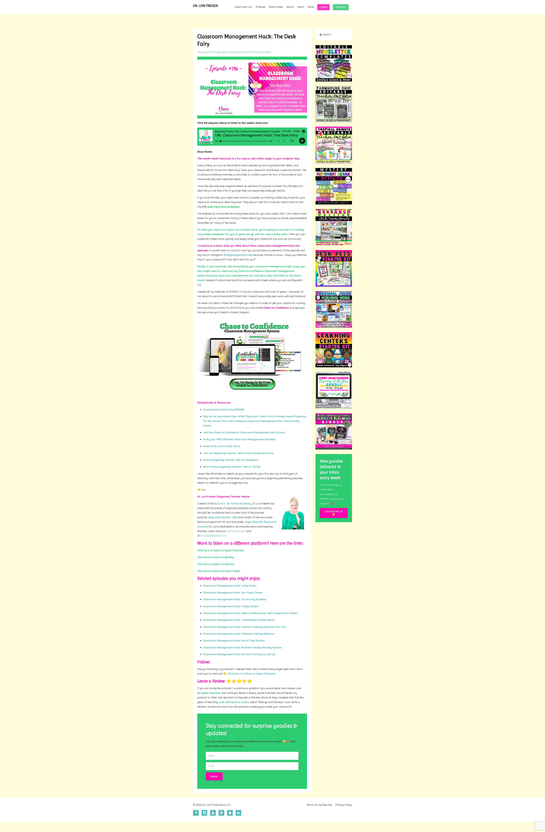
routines (266, 52)
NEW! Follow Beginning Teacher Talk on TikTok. (232, 466)
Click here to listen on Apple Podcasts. (220, 550)
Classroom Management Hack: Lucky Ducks (229, 585)
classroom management (212, 52)
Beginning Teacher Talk (222, 517)
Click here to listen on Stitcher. (215, 564)
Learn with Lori (243, 7)
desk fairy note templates (223, 206)
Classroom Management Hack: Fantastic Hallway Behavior (239, 633)
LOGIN (323, 7)
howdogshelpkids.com (213, 535)
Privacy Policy (344, 804)
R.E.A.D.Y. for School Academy (233, 503)
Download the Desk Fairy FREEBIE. (224, 409)
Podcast (260, 7)
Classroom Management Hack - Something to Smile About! (239, 620)
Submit (214, 776)
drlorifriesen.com (236, 531)
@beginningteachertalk (237, 255)
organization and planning (244, 52)
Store (311, 7)
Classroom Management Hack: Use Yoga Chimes (232, 592)
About (290, 7)
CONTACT (341, 7)
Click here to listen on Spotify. (215, 557)
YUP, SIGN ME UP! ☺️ (333, 513)
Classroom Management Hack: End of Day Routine (234, 640)
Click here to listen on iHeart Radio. (219, 571)
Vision (300, 7)
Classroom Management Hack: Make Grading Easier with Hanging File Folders (250, 613)
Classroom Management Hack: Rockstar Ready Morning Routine (242, 647)
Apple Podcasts (210, 693)
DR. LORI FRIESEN (205, 6)
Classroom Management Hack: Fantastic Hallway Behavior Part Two (244, 627)
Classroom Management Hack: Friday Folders (231, 606)
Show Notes (276, 7)
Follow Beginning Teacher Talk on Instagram (230, 460)
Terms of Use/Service (319, 804)
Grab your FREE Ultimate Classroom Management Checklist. (239, 439)
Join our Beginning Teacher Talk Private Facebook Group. (238, 453)
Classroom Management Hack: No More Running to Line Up (239, 654)
